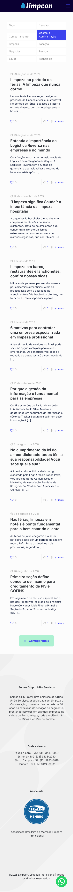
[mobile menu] (67, 6)
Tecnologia (45, 58)
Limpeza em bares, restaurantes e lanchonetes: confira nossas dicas (35, 271)
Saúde (13, 58)
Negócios (14, 51)
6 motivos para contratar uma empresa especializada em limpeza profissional (35, 332)
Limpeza (14, 43)
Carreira (43, 25)
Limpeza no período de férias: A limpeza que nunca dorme (35, 84)
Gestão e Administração (47, 34)
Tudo (12, 25)
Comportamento (19, 36)
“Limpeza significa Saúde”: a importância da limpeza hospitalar (35, 207)
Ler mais (59, 121)
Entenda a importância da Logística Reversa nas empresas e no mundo (33, 145)
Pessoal (43, 51)
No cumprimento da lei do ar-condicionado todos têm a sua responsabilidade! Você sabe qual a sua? (36, 457)
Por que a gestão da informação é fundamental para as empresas (34, 394)
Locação (44, 43)
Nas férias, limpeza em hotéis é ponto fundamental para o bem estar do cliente (35, 524)
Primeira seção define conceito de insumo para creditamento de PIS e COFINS (32, 584)
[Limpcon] (36, 6)
